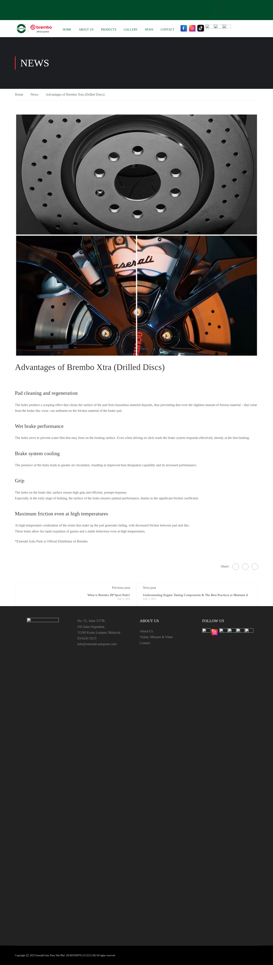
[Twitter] (245, 566)
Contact (167, 29)
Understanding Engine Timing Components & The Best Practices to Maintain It (195, 595)
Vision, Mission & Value (156, 637)
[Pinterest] (255, 566)
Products (108, 29)
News (149, 29)
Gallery (131, 29)
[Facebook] (235, 566)
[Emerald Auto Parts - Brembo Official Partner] (34, 28)
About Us (86, 29)
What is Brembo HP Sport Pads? (108, 595)
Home (67, 29)
